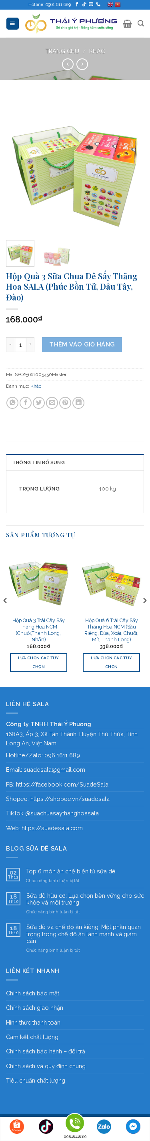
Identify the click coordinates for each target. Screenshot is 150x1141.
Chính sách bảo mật (32, 993)
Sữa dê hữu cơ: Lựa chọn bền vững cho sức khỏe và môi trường (85, 899)
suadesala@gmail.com (54, 769)
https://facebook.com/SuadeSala (62, 784)
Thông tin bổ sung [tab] (38, 462)
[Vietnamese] (118, 4)
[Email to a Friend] (52, 403)
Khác (97, 51)
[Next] (131, 165)
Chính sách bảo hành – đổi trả (45, 1051)
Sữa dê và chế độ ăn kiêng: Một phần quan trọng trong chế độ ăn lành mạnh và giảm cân (83, 933)
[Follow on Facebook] (77, 4)
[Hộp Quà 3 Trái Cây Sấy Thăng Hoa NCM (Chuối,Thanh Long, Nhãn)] (38, 580)
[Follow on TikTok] (84, 4)
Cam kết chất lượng (32, 1036)
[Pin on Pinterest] (65, 403)
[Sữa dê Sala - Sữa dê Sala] (71, 23)
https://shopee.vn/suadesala (70, 798)
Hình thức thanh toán (33, 1022)
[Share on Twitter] (39, 403)
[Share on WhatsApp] (12, 403)
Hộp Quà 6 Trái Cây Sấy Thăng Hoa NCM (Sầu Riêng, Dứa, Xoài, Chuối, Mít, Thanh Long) (111, 630)
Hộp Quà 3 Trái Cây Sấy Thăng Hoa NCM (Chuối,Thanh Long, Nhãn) (38, 630)
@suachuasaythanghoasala (62, 813)
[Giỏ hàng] (127, 23)
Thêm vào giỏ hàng (81, 344)
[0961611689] (74, 1124)
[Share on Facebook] (26, 403)
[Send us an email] (91, 4)
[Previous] (19, 165)
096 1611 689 (62, 755)
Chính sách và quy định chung (46, 1066)
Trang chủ (62, 51)
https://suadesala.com (52, 828)
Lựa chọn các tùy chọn (38, 662)
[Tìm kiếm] (141, 23)
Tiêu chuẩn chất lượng (35, 1080)
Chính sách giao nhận (34, 1007)
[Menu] (12, 24)
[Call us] (98, 4)
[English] (110, 4)
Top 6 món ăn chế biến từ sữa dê (71, 871)
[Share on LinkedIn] (78, 403)
